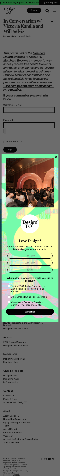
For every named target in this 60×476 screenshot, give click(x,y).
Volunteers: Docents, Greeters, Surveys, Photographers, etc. (27, 303)
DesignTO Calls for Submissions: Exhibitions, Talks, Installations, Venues (28, 289)
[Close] (56, 157)
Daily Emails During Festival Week (29, 296)
